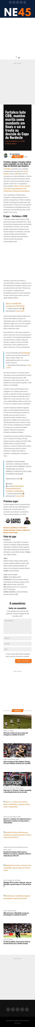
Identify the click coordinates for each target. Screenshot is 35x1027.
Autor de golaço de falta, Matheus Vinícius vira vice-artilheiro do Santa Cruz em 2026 (17, 762)
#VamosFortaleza (18, 486)
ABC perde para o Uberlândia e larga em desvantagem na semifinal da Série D (16, 914)
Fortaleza (8, 144)
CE (20, 141)
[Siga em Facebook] (10, 2)
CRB (23, 141)
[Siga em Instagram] (17, 2)
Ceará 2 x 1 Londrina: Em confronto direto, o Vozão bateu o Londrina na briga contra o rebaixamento (17, 821)
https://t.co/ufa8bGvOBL (14, 303)
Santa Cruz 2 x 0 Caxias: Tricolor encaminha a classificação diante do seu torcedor (17, 791)
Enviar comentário (23, 661)
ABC (9, 910)
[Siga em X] (13, 2)
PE (8, 759)
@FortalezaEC (25, 353)
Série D (5, 730)
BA (13, 847)
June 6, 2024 (20, 311)
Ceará (11, 816)
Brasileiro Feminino (23, 847)
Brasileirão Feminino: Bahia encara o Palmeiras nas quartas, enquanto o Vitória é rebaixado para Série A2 (17, 854)
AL (18, 141)
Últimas (14, 144)
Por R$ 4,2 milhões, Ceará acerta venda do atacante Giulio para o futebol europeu (17, 942)
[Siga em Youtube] (21, 2)
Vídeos (21, 788)
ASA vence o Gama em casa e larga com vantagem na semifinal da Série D (16, 734)
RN (11, 910)
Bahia (16, 847)
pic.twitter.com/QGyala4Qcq (15, 491)
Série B (5, 816)
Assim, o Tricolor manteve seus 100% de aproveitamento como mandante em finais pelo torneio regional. (17, 188)
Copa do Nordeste (11, 141)
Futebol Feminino (8, 847)
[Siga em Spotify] (24, 2)
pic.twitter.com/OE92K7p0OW (15, 306)
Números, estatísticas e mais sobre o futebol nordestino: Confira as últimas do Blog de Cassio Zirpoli (17, 530)
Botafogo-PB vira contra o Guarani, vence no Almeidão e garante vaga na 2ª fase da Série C (17, 884)
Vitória (9, 849)
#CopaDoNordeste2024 (13, 488)
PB (15, 880)
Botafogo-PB (11, 880)
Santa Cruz (12, 759)
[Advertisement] (17, 36)
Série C (5, 759)
